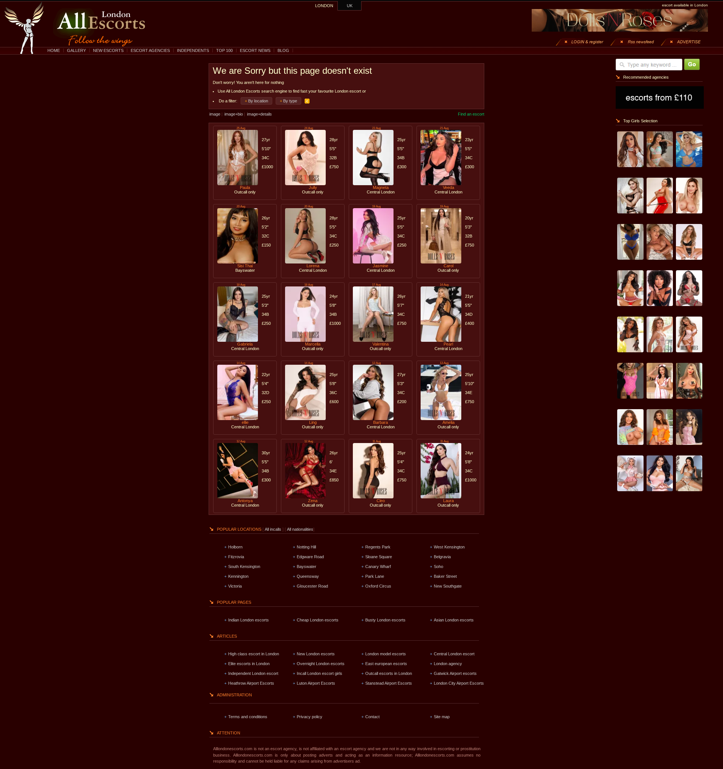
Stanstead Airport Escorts (388, 683)
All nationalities (300, 529)
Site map (442, 716)
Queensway (308, 576)
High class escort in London (253, 654)
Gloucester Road (312, 586)
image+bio (233, 114)
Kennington (238, 576)
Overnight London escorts (321, 663)
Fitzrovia (236, 556)
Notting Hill (306, 547)
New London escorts (316, 654)
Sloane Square (378, 556)
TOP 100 (224, 50)
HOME (53, 50)
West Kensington (449, 547)
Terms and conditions (247, 716)
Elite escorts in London (249, 663)
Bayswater (306, 566)
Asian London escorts (454, 620)
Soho (438, 566)
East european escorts (386, 663)
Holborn (235, 547)
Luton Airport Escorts (316, 683)
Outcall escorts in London (388, 673)
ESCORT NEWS (255, 50)
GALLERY (76, 50)
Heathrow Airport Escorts (251, 683)
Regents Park (377, 547)
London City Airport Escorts (459, 683)
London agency (448, 663)
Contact (372, 716)
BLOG (283, 50)
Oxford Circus (378, 586)
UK (349, 5)
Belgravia (442, 556)
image (214, 114)
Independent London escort (253, 673)
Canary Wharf (378, 566)
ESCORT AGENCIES (150, 50)
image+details (259, 114)
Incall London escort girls (319, 673)
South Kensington (244, 566)
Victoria (235, 586)
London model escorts (385, 654)
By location (258, 101)
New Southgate (448, 586)
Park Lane (374, 576)
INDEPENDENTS (193, 50)
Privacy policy (309, 716)
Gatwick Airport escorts (455, 673)
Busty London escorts (385, 620)
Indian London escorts (248, 620)
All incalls (273, 529)
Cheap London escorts (318, 620)
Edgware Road (310, 556)
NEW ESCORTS (108, 50)
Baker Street (445, 576)
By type (290, 101)
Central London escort (454, 654)
